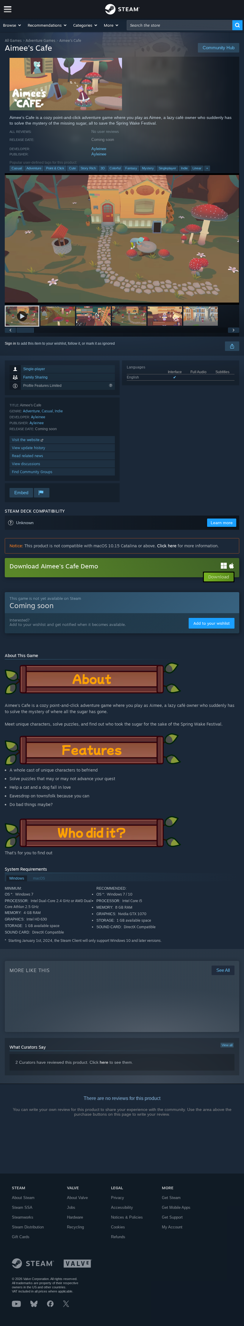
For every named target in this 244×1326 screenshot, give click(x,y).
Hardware (75, 1217)
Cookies (118, 1227)
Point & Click (55, 168)
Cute (72, 168)
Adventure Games (40, 40)
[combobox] (179, 25)
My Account (172, 1227)
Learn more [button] (222, 522)
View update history (28, 448)
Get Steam (171, 1197)
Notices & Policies (127, 1217)
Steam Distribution (28, 1227)
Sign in (10, 343)
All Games (13, 40)
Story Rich (88, 168)
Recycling (75, 1227)
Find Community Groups (32, 472)
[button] (12, 25)
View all (227, 1045)
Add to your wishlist (211, 623)
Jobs (71, 1207)
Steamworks (22, 1217)
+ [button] (207, 168)
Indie (184, 168)
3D (103, 168)
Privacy (117, 1197)
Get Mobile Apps (176, 1207)
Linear (197, 168)
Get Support (172, 1217)
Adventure (33, 168)
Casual (17, 168)
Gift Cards (20, 1237)
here (104, 1062)
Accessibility (122, 1207)
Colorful (115, 168)
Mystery (148, 168)
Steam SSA (22, 1207)
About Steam (23, 1197)
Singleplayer (167, 168)
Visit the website (26, 440)
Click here (166, 545)
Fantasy (131, 168)
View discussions (26, 464)
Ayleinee (98, 149)
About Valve (77, 1197)
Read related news (27, 456)
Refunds (118, 1237)
